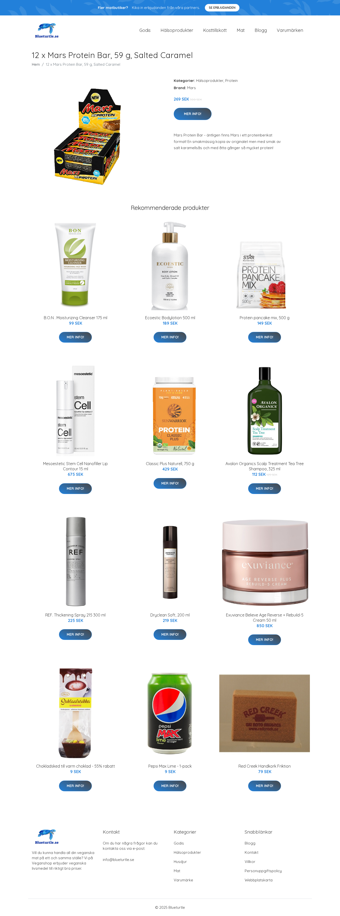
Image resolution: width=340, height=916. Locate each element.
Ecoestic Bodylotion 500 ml (170, 317)
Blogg (261, 30)
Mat (241, 30)
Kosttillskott (215, 30)
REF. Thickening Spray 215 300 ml (75, 614)
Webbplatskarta (259, 880)
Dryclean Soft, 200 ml (170, 614)
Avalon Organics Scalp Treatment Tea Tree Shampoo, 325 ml (265, 466)
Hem (36, 64)
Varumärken (290, 30)
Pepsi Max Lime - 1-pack (170, 766)
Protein (231, 80)
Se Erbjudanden (222, 7)
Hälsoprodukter (177, 30)
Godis (145, 30)
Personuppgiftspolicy (263, 870)
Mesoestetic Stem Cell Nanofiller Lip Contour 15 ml (75, 466)
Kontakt (251, 852)
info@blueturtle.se (118, 859)
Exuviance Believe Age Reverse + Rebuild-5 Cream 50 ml (264, 617)
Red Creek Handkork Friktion (264, 766)
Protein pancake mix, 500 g (264, 317)
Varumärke (183, 880)
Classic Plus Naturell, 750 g (170, 463)
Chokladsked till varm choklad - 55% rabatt (75, 766)
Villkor (250, 861)
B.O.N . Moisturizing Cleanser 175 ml (75, 317)
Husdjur (180, 861)
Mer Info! (192, 114)
